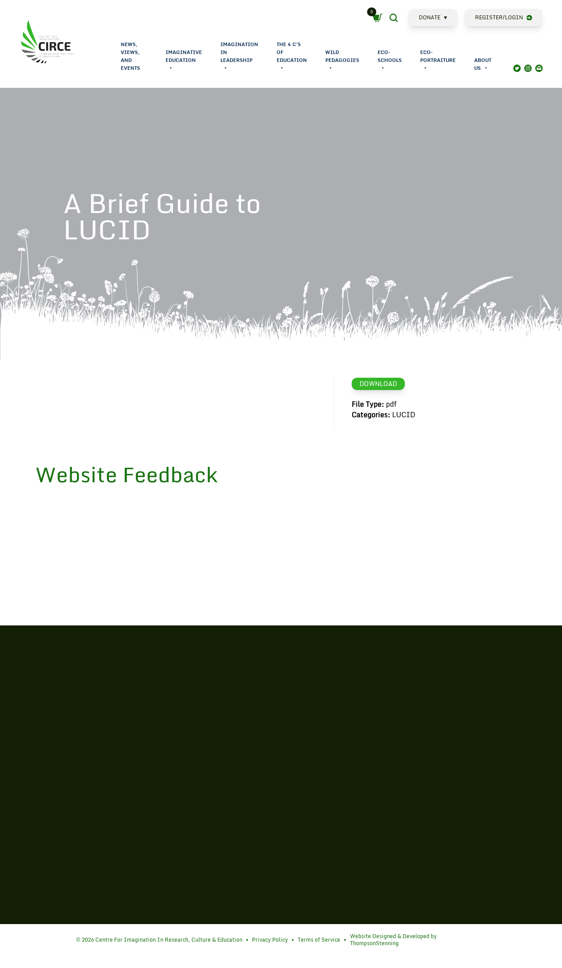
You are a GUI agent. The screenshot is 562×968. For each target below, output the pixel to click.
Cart (379, 18)
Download (378, 384)
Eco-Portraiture (438, 56)
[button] (170, 68)
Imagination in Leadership (239, 52)
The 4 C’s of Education (292, 52)
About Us (482, 64)
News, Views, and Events (130, 56)
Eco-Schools (390, 56)
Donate (433, 17)
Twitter (517, 68)
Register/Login (499, 17)
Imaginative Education (184, 56)
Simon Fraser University (49, 796)
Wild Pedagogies (342, 56)
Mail (539, 68)
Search (401, 19)
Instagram (528, 68)
